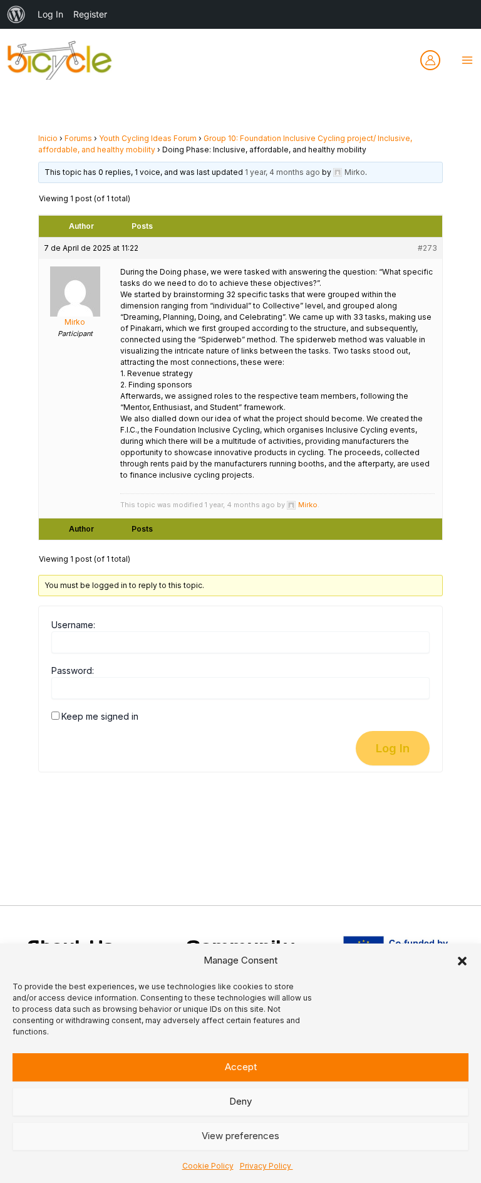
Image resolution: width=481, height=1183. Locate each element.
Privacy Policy (266, 1165)
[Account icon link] (430, 60)
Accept (241, 1067)
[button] (462, 961)
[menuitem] (16, 14)
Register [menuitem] (90, 14)
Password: (72, 670)
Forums (78, 138)
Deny (240, 1101)
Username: (73, 624)
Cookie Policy (208, 1165)
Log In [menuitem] (50, 14)
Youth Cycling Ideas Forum (148, 138)
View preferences (240, 1136)
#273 (427, 248)
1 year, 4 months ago (282, 172)
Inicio (48, 138)
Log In (393, 748)
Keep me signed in (99, 716)
